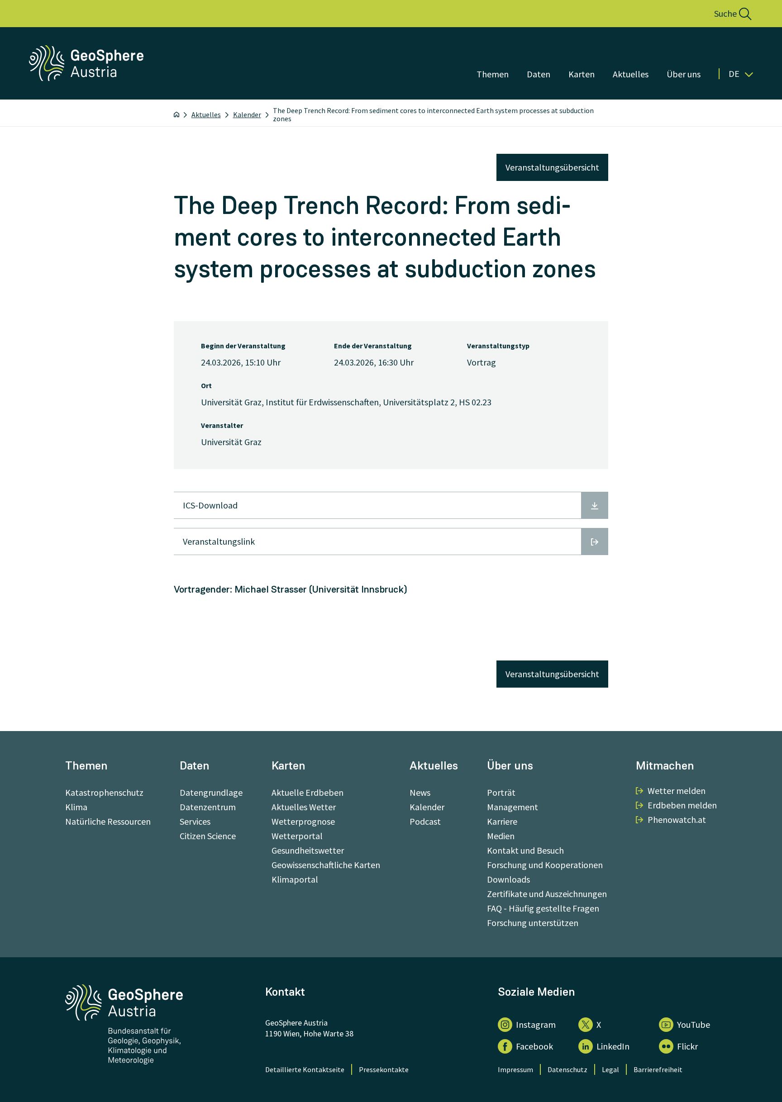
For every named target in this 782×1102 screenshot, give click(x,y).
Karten (581, 74)
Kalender (247, 114)
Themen (493, 74)
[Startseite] (176, 114)
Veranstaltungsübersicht (552, 167)
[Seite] (87, 78)
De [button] (734, 73)
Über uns (684, 74)
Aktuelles (630, 74)
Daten (538, 74)
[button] (723, 13)
